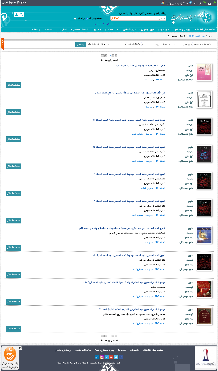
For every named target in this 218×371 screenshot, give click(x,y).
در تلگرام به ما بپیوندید (177, 3)
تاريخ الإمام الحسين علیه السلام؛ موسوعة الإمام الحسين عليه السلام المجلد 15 (129, 255)
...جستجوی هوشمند (104, 24)
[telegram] (107, 357)
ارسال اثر (63, 29)
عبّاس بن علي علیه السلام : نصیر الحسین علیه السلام (140, 66)
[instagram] (102, 357)
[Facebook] (121, 357)
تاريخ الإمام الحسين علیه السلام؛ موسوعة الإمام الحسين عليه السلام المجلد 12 (129, 147)
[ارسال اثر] (16, 14)
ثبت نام (197, 3)
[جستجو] (21, 14)
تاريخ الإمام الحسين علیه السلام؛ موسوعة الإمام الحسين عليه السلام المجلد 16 (129, 120)
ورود (209, 3)
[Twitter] (116, 357)
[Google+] (111, 357)
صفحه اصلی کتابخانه (205, 29)
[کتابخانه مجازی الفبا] (207, 16)
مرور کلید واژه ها (197, 36)
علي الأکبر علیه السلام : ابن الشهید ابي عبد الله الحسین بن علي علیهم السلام (130, 93)
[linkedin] (97, 357)
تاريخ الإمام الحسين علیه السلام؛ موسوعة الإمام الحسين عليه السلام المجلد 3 (129, 201)
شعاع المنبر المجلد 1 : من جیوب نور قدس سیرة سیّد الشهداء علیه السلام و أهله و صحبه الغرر (122, 228)
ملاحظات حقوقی (83, 350)
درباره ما (122, 350)
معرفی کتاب (137, 134)
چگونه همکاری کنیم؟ (104, 350)
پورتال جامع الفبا (182, 29)
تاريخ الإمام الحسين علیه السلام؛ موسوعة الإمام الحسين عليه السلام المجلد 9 (129, 174)
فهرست (149, 80)
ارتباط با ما (134, 350)
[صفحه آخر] (116, 55)
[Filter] (117, 18)
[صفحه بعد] (113, 55)
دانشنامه (49, 29)
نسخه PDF (160, 80)
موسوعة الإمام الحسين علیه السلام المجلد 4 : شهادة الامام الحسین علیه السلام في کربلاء (124, 282)
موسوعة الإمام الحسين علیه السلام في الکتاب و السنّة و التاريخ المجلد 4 (132, 309)
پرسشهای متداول (63, 350)
